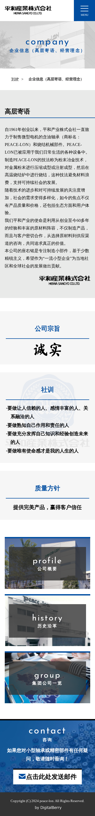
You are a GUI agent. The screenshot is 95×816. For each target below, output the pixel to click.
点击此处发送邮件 (51, 776)
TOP (15, 79)
